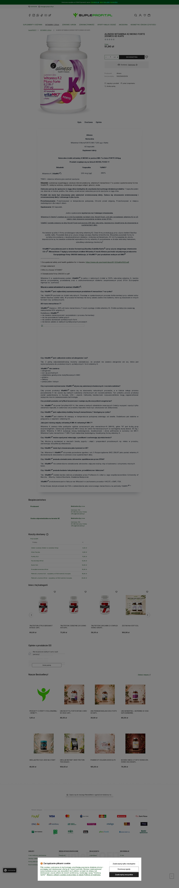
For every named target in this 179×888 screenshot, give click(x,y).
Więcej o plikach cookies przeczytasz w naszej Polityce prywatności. (74, 875)
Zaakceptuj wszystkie (124, 875)
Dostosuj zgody (124, 869)
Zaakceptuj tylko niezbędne (124, 864)
